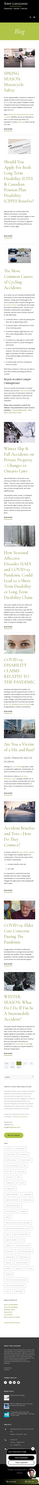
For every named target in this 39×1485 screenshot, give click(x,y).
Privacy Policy (8, 1368)
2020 (7, 102)
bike (25, 1165)
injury (7, 1234)
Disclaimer (7, 1369)
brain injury (9, 1171)
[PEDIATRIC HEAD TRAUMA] (6, 1397)
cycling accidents (11, 305)
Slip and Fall (8, 1312)
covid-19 (22, 1183)
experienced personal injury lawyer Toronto (18, 1228)
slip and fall (18, 1268)
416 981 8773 (17, 1445)
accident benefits (10, 1154)
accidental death (20, 1148)
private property (10, 1257)
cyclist (14, 779)
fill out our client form (20, 1117)
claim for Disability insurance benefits (17, 704)
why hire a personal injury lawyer (15, 1285)
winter (7, 1291)
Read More (8, 129)
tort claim (29, 1268)
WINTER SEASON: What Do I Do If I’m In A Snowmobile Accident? (18, 1008)
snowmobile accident (22, 1044)
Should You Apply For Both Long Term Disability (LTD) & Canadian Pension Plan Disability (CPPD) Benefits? (19, 181)
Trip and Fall (8, 1315)
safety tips (21, 122)
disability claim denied (12, 1200)
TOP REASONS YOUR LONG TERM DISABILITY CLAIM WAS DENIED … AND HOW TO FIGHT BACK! (22, 1413)
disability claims (27, 1200)
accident (8, 1148)
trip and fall (9, 1274)
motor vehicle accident (22, 1245)
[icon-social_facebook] (6, 1382)
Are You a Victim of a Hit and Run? (19, 746)
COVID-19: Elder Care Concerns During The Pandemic (18, 934)
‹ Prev (6, 1063)
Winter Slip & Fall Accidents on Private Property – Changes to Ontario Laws (19, 460)
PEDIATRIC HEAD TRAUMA (17, 1395)
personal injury (10, 1251)
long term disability (11, 1240)
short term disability (21, 1262)
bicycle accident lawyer (12, 1165)
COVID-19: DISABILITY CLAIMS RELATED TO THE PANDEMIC (19, 671)
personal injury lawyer (25, 1251)
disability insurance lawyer (13, 1205)
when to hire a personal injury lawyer (16, 1280)
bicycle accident (25, 1160)
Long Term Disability (11, 1307)
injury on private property (21, 1234)
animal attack (23, 1154)
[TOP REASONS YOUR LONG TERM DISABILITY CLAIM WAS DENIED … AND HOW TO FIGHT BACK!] (6, 1414)
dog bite (8, 1217)
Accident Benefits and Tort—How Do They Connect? (19, 836)
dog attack (23, 1211)
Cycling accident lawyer (12, 1194)
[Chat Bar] (19, 1482)
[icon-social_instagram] (18, 1382)
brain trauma (20, 1171)
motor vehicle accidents (27, 852)
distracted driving (10, 1211)
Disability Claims (9, 1310)
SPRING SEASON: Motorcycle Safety (14, 82)
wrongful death (18, 1291)
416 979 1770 (13, 1439)
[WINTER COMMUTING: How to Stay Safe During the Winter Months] (6, 1406)
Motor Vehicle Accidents (12, 1317)
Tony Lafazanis (25, 391)
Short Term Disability (11, 1305)
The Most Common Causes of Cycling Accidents (18, 279)
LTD (22, 1240)
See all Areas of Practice (12, 1323)
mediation (8, 1245)
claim (18, 1177)
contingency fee (10, 1183)
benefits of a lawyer (11, 1160)
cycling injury (27, 1194)
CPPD (9, 216)
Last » (19, 1067)
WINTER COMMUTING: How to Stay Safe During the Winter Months (21, 1404)
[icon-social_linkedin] (15, 1382)
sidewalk (8, 1268)
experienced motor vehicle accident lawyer (18, 1222)
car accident (16, 767)
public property (24, 1257)
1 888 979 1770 (20, 1442)
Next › (13, 1067)
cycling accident (10, 1188)
